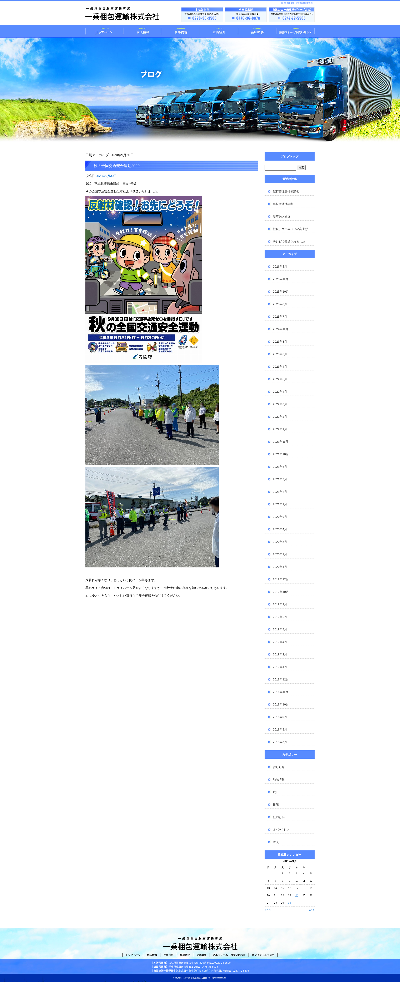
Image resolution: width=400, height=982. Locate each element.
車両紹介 (219, 31)
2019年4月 (280, 642)
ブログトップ (289, 156)
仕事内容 (181, 31)
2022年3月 (280, 404)
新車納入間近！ (283, 216)
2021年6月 (280, 466)
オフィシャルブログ (263, 954)
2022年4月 (280, 391)
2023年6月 (280, 354)
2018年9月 (280, 717)
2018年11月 (280, 692)
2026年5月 (280, 266)
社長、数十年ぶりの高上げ (290, 229)
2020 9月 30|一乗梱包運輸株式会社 (298, 3)
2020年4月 (280, 529)
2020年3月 (280, 541)
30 (289, 902)
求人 (276, 842)
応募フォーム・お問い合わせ (295, 31)
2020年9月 (280, 516)
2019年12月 (281, 579)
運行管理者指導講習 (286, 191)
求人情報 (143, 31)
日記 (276, 804)
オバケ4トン (281, 829)
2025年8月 (280, 304)
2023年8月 (280, 341)
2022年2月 (280, 416)
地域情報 (279, 779)
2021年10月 (281, 454)
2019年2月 (280, 654)
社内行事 (279, 817)
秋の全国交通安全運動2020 (117, 166)
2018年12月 (281, 679)
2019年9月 (280, 604)
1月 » (312, 909)
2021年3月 (280, 479)
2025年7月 (280, 316)
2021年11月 (280, 441)
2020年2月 (280, 554)
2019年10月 (281, 591)
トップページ (104, 31)
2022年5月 (280, 379)
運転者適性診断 (283, 204)
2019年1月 (280, 667)
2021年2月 (280, 491)
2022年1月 (280, 429)
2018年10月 (281, 704)
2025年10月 (281, 291)
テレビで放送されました (289, 241)
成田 (276, 792)
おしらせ (279, 767)
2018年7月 (280, 742)
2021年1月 (280, 504)
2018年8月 (280, 729)
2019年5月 (280, 629)
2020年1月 (280, 566)
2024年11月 (280, 329)
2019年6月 (280, 617)
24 (296, 895)
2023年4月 (280, 366)
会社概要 (257, 31)
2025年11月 (280, 279)
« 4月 (268, 909)
